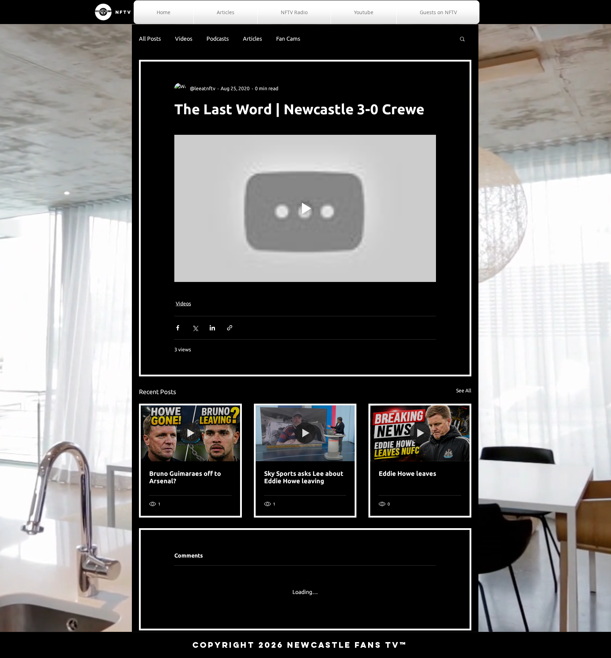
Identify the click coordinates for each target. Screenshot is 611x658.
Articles (252, 38)
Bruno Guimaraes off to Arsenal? (185, 477)
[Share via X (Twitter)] (195, 327)
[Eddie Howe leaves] (420, 433)
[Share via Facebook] (177, 327)
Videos (183, 38)
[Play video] (305, 208)
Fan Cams (288, 38)
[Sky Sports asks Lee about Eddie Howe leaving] (305, 433)
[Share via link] (229, 327)
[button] (462, 38)
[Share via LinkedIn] (212, 327)
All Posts (150, 38)
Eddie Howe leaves (407, 473)
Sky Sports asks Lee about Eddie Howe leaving (303, 477)
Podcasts (217, 38)
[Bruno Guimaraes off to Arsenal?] (190, 433)
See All (463, 390)
